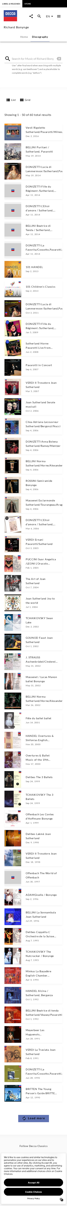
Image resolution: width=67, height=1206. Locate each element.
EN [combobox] (48, 16)
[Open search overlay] (39, 16)
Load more (36, 1118)
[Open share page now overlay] (31, 16)
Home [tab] (24, 36)
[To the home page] (15, 20)
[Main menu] (59, 16)
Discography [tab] (40, 36)
